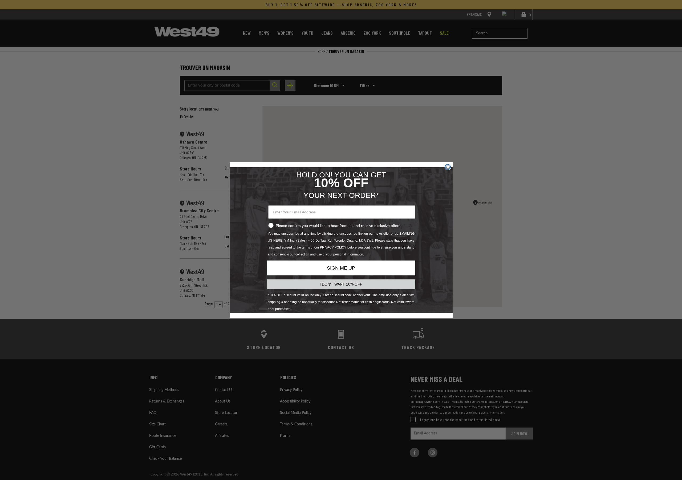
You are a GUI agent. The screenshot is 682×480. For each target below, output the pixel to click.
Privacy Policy (333, 247)
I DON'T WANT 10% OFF (341, 284)
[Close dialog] (447, 167)
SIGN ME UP (341, 268)
